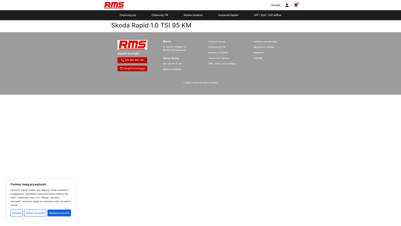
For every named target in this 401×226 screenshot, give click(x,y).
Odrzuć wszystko (35, 213)
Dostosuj (16, 213)
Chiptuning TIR (160, 15)
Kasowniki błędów (228, 15)
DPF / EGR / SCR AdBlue (267, 15)
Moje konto (288, 8)
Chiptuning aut (128, 15)
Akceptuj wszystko (59, 213)
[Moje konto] (287, 5)
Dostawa (259, 52)
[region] (40, 199)
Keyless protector (193, 15)
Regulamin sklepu (264, 47)
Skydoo (214, 82)
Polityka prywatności (265, 41)
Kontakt (258, 58)
